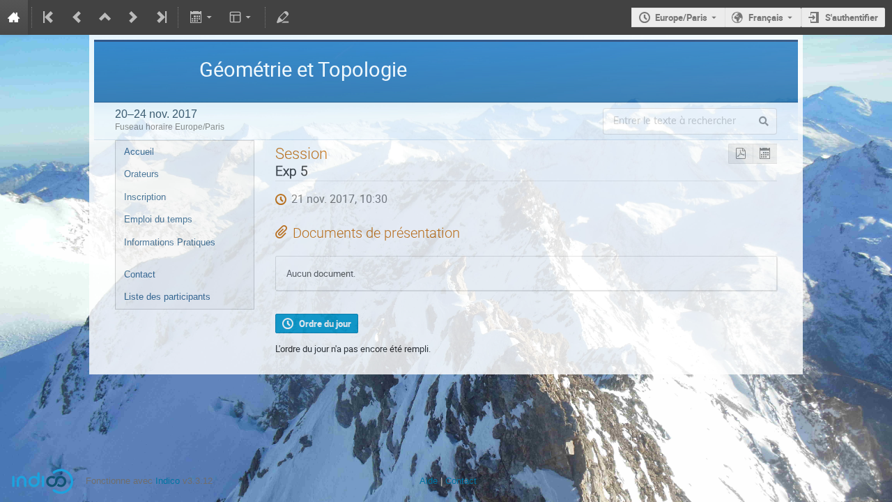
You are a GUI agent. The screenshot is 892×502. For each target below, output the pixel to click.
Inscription (145, 197)
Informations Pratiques (169, 242)
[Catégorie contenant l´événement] (105, 17)
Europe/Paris (681, 17)
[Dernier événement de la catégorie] (160, 17)
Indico (167, 481)
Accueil (139, 151)
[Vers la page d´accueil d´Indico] (14, 17)
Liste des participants (167, 296)
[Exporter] (202, 17)
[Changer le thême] (241, 17)
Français (765, 17)
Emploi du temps (158, 219)
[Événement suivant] (133, 17)
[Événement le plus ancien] (49, 17)
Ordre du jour (325, 323)
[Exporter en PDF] (740, 154)
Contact (139, 274)
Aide (429, 481)
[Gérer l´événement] (283, 17)
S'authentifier (851, 17)
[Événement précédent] (77, 17)
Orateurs (141, 174)
